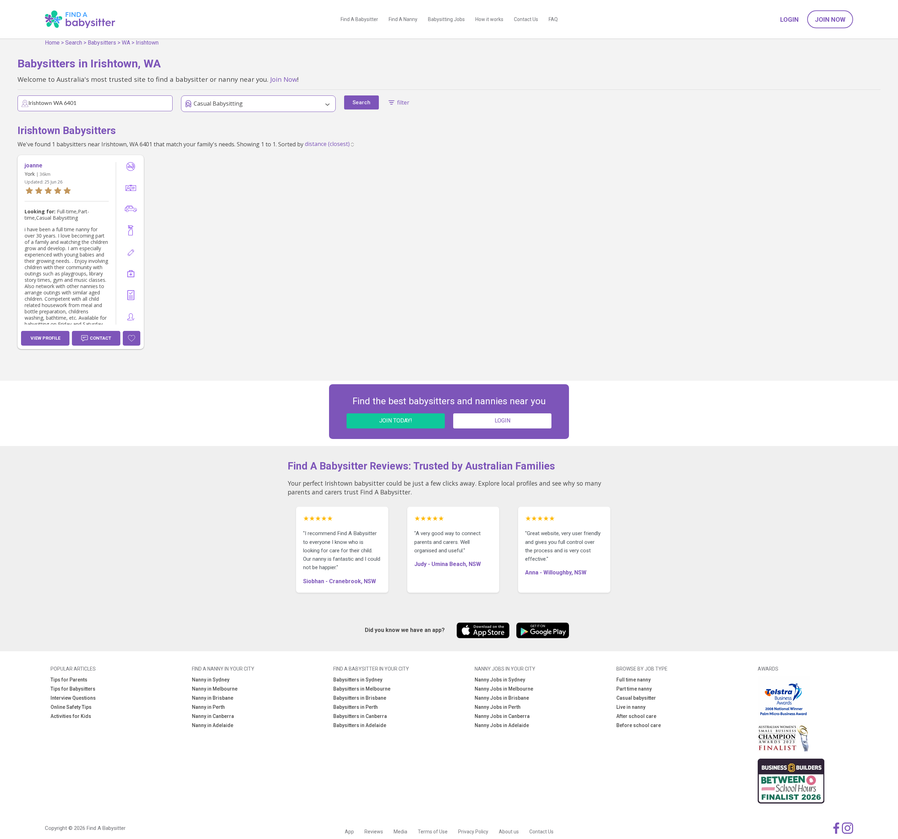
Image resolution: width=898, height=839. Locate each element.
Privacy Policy (473, 831)
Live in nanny (630, 707)
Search (73, 42)
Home (52, 42)
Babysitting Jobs (446, 19)
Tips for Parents (69, 679)
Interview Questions (73, 698)
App (349, 831)
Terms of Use (433, 831)
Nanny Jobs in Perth (498, 707)
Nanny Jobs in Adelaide (502, 725)
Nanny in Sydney (210, 679)
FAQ (553, 19)
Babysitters (102, 42)
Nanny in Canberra (213, 716)
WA (126, 42)
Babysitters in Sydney (357, 679)
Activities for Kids (71, 716)
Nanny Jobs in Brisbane (502, 698)
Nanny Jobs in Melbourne (504, 689)
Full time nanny (633, 679)
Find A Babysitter (359, 19)
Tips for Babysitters (73, 689)
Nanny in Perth (208, 707)
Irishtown (147, 42)
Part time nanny (634, 689)
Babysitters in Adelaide (359, 725)
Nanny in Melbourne (214, 689)
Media (400, 831)
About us (509, 831)
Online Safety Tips (71, 707)
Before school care (638, 725)
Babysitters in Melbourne (361, 689)
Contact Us (526, 19)
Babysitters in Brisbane (359, 698)
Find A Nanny (403, 19)
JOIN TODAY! (395, 420)
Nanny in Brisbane (212, 698)
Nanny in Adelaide (212, 725)
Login (789, 19)
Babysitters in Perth (355, 707)
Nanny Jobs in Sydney (500, 679)
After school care (636, 716)
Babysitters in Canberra (360, 716)
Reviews (373, 831)
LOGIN (502, 420)
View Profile (45, 338)
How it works (489, 19)
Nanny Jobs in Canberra (502, 716)
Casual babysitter (636, 698)
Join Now (830, 19)
